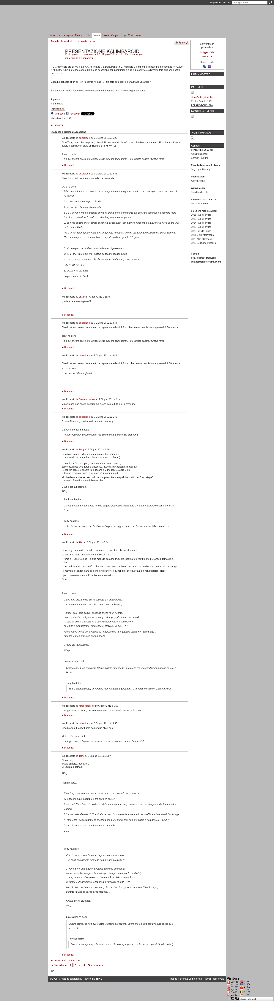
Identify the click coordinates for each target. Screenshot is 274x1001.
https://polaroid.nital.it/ (202, 97)
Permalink (64, 138)
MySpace (60, 113)
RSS (53, 971)
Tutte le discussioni (61, 41)
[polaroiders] (57, 59)
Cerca (270, 2)
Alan (81, 542)
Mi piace (59, 108)
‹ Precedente (59, 965)
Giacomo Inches (87, 399)
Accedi (226, 2)
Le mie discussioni (86, 41)
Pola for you (136, 54)
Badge (173, 979)
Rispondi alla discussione (66, 960)
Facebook (75, 113)
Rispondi (57, 125)
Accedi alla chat (248, 999)
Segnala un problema (191, 979)
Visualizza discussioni (81, 58)
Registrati (215, 2)
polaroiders (90, 54)
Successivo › (95, 965)
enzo (81, 296)
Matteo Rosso (86, 705)
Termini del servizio (214, 979)
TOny (81, 449)
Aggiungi (183, 42)
